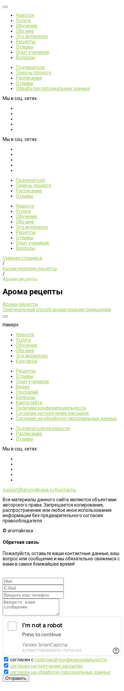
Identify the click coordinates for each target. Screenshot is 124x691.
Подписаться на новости (43, 428)
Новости (25, 15)
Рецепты (25, 41)
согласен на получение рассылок (46, 666)
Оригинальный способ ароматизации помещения (57, 309)
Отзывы (24, 46)
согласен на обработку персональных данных (60, 672)
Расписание (29, 78)
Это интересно (32, 36)
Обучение (26, 25)
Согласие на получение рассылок (52, 413)
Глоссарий (27, 392)
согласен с (58, 659)
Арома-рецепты (20, 304)
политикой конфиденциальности (70, 659)
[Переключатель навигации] (5, 7)
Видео (23, 386)
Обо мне (25, 31)
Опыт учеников (32, 52)
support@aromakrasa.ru (28, 489)
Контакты (26, 361)
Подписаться (30, 67)
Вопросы (25, 57)
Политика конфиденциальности (51, 408)
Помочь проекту (33, 72)
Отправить (15, 678)
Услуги (23, 20)
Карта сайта (29, 402)
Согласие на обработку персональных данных (66, 418)
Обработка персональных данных (53, 88)
